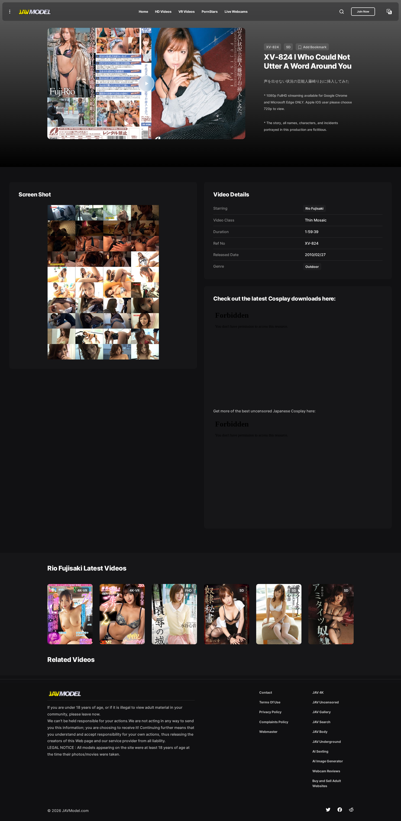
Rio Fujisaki (314, 208)
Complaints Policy (273, 722)
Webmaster (268, 732)
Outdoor (312, 267)
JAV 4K (318, 692)
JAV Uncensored (325, 702)
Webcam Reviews (326, 771)
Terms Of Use (269, 702)
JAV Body (319, 732)
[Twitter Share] (328, 809)
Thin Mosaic (315, 220)
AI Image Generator (327, 761)
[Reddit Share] (351, 809)
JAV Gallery (321, 712)
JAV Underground (326, 742)
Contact (265, 692)
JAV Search (321, 722)
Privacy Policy (270, 712)
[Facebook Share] (339, 809)
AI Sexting (320, 751)
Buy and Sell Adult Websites (326, 783)
